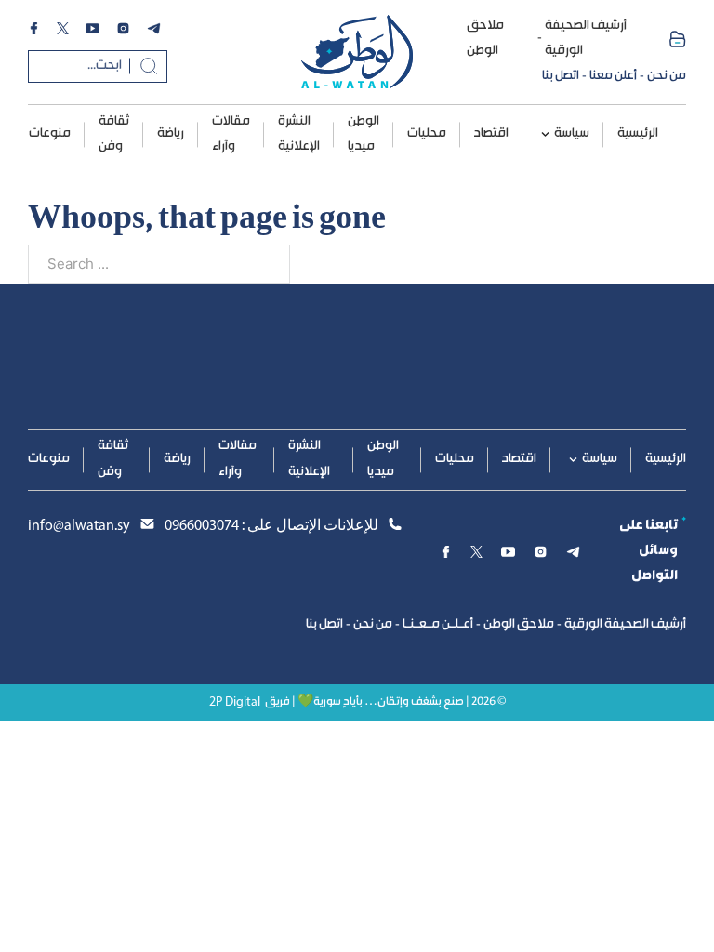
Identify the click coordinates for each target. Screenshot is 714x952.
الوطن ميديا (363, 134)
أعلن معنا (613, 76)
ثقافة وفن (114, 134)
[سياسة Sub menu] (545, 134)
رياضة (170, 133)
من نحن (666, 76)
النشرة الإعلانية (299, 134)
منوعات (50, 133)
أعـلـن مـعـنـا (438, 624)
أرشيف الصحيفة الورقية (586, 39)
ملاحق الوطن (485, 39)
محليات (426, 133)
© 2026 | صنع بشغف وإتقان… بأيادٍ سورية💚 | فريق (385, 702)
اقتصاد (491, 133)
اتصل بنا (560, 76)
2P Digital (234, 702)
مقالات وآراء (231, 134)
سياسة (571, 133)
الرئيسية (637, 133)
